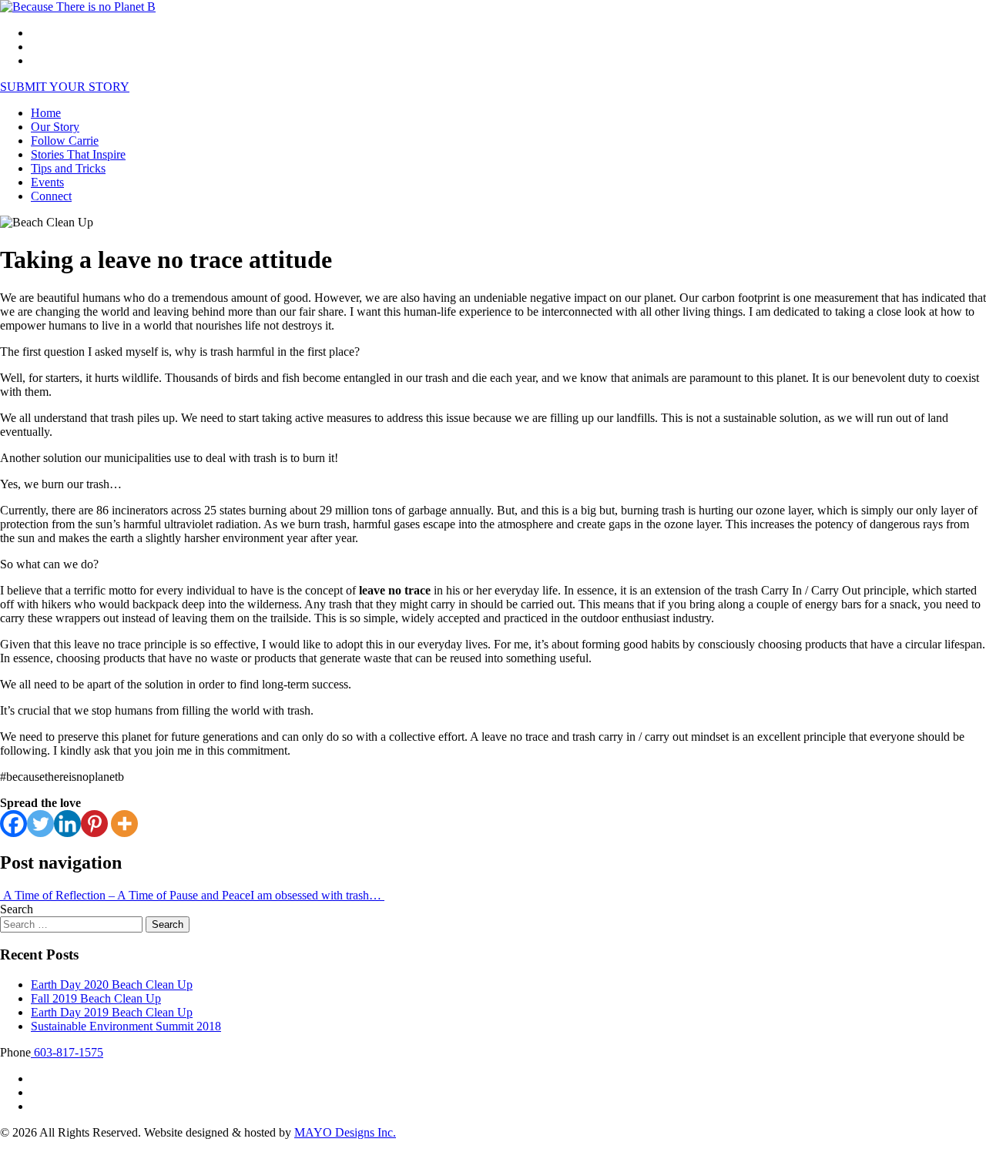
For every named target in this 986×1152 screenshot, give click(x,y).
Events (47, 182)
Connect (51, 196)
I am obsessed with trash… (317, 895)
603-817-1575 (67, 1052)
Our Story (55, 126)
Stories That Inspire (78, 154)
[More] (124, 823)
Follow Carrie (65, 140)
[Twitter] (40, 823)
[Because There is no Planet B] (78, 6)
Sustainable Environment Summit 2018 (126, 1026)
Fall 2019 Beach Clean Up (96, 998)
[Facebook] (13, 823)
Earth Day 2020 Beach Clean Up (112, 984)
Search (16, 909)
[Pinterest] (94, 823)
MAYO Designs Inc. (345, 1132)
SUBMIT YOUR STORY (64, 86)
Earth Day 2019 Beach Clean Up (112, 1012)
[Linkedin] (67, 823)
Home (46, 112)
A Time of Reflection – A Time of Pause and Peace (125, 895)
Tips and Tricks (68, 168)
